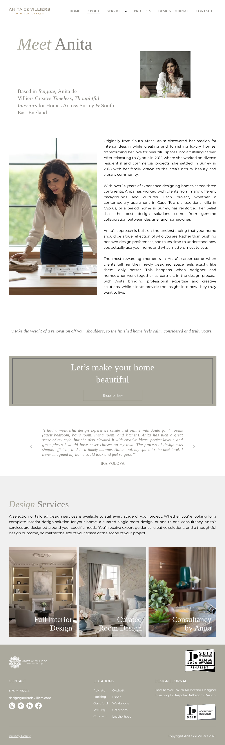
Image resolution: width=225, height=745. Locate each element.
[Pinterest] (21, 705)
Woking (99, 710)
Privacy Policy (20, 736)
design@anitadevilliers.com (30, 698)
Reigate (99, 690)
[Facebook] (38, 705)
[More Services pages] (126, 11)
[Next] (193, 446)
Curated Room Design (120, 623)
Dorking (99, 697)
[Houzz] (29, 705)
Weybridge (120, 703)
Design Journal (171, 681)
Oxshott (118, 690)
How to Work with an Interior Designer (185, 690)
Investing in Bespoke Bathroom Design (185, 695)
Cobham (100, 716)
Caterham (120, 710)
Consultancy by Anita (192, 623)
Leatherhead (121, 716)
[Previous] (31, 446)
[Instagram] (12, 705)
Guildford (100, 703)
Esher (116, 697)
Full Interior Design (53, 623)
